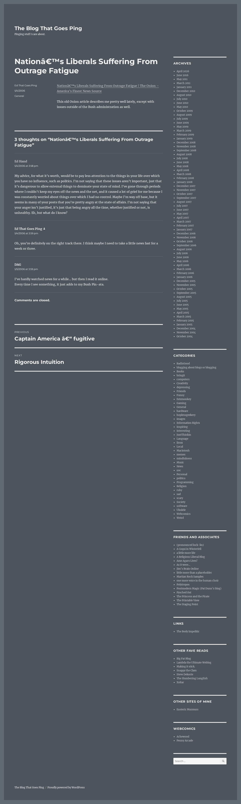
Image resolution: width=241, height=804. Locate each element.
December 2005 (186, 281)
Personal (182, 474)
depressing (183, 387)
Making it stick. (186, 666)
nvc (179, 470)
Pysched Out (184, 592)
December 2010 (186, 91)
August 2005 (184, 296)
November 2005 (186, 285)
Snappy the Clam (187, 670)
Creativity (182, 383)
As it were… (183, 564)
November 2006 (186, 237)
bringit (181, 375)
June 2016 (182, 75)
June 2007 (183, 209)
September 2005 (186, 293)
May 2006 (182, 261)
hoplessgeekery (186, 415)
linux (180, 442)
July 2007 (182, 205)
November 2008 (186, 146)
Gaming (181, 403)
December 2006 (186, 233)
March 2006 (184, 269)
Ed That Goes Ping (25, 85)
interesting (183, 430)
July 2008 (182, 158)
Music (180, 462)
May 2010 (182, 107)
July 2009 (182, 118)
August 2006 (184, 249)
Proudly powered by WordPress (66, 787)
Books (180, 371)
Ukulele (181, 510)
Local (180, 446)
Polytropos (183, 584)
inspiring (182, 426)
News (180, 466)
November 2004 (186, 332)
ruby (179, 490)
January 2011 (184, 87)
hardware (182, 411)
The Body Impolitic (188, 631)
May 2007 (182, 213)
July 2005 (182, 300)
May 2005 (182, 308)
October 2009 (185, 110)
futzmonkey (184, 399)
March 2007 (184, 221)
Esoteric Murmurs (187, 709)
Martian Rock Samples (190, 576)
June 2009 (183, 122)
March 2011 (183, 83)
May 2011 (182, 79)
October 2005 (185, 289)
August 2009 (184, 114)
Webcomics (184, 514)
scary (180, 498)
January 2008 (184, 182)
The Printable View (188, 600)
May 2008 (182, 166)
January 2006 (185, 277)
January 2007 (184, 229)
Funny (180, 395)
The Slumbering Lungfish (192, 678)
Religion (182, 486)
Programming (185, 482)
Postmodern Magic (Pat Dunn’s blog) (199, 588)
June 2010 (182, 103)
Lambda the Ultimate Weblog (194, 662)
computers (183, 379)
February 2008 (185, 178)
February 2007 (185, 225)
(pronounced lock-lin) (190, 545)
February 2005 (185, 320)
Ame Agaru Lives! (187, 560)
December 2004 (186, 328)
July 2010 (182, 99)
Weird (180, 517)
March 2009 (184, 130)
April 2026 (183, 71)
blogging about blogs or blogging (196, 367)
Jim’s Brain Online (188, 568)
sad (179, 494)
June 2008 (183, 162)
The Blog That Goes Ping (48, 28)
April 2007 (183, 217)
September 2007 (186, 198)
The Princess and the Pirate (193, 596)
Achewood (183, 736)
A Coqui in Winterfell (189, 549)
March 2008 (184, 174)
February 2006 (185, 273)
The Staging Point (187, 604)
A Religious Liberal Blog (191, 556)
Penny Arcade (185, 740)
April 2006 (183, 265)
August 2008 (184, 154)
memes (181, 454)
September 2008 (186, 150)
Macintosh (183, 450)
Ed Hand (20, 161)
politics (181, 478)
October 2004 (185, 336)
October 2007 (185, 194)
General (19, 95)
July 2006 (182, 253)
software (182, 506)
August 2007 (184, 201)
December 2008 (186, 142)
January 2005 (184, 324)
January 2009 (185, 138)
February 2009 (185, 134)
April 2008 (183, 170)
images (181, 419)
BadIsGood (183, 363)
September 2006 (186, 245)
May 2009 (182, 126)
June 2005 (183, 304)
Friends (181, 391)
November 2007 (186, 190)
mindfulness (184, 458)
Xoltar (180, 682)
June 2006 (183, 257)
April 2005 (183, 312)
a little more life (186, 553)
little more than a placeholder (194, 572)
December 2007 (186, 186)
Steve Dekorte (185, 674)
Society (181, 502)
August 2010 (184, 95)
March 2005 (184, 316)
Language (182, 438)
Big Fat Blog (184, 658)
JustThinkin (184, 434)
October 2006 (185, 241)
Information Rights (188, 423)
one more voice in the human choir (198, 580)
